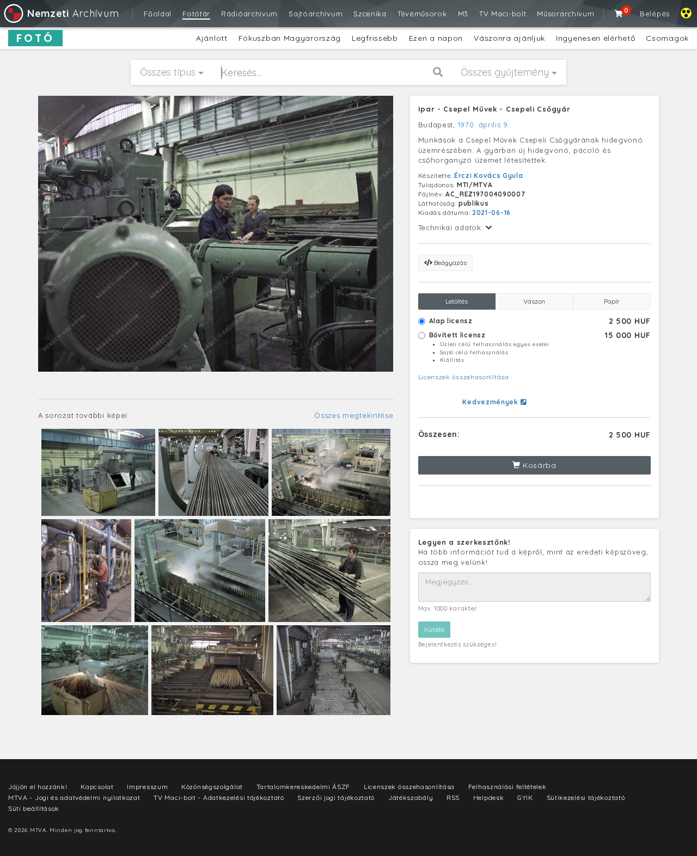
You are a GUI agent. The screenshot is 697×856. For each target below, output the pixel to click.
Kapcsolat (97, 787)
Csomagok (667, 38)
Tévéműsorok (422, 13)
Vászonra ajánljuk (509, 38)
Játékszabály (410, 797)
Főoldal (158, 13)
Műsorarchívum (565, 13)
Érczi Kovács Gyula (488, 175)
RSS (453, 797)
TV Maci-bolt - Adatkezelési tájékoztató (219, 797)
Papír (612, 301)
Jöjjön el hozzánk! (38, 787)
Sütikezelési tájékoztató (586, 797)
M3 (463, 13)
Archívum (73, 13)
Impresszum (147, 787)
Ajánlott (212, 38)
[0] (619, 13)
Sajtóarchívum (316, 13)
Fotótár (196, 13)
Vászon (534, 301)
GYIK (525, 797)
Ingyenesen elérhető (595, 38)
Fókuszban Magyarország (290, 38)
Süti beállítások (33, 808)
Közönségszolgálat (212, 787)
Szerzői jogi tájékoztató (336, 797)
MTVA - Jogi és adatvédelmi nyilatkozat (74, 797)
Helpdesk (488, 797)
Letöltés (456, 301)
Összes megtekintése (353, 415)
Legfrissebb (375, 38)
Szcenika (370, 13)
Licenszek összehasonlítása (463, 377)
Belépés (655, 13)
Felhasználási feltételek (507, 787)
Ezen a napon (436, 38)
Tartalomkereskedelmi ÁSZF (303, 787)
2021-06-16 (491, 212)
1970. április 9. (484, 124)
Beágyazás (449, 262)
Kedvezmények (491, 402)
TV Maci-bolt (502, 13)
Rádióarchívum (249, 13)
